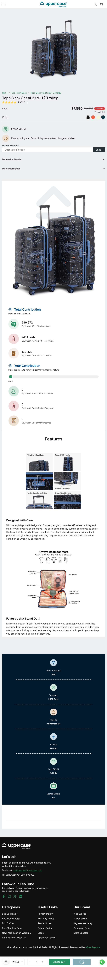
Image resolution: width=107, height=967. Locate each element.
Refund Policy (45, 928)
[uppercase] (53, 4)
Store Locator (80, 932)
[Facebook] (4, 896)
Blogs (41, 932)
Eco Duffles (8, 923)
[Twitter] (15, 896)
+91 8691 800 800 (25, 875)
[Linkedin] (20, 896)
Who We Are (79, 913)
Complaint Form (81, 928)
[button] (101, 4)
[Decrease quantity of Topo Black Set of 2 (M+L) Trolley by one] (30, 962)
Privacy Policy (45, 913)
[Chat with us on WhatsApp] (102, 962)
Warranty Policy (46, 918)
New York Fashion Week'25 (16, 932)
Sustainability (80, 918)
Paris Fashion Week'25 (14, 937)
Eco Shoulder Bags (12, 928)
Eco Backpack (9, 913)
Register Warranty (82, 923)
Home (5, 93)
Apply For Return (46, 937)
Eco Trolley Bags (19, 93)
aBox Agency (93, 947)
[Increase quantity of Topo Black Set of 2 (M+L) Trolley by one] (42, 962)
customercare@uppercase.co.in (27, 870)
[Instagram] (9, 896)
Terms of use (44, 923)
